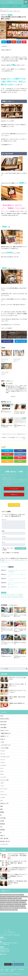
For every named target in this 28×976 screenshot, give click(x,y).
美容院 (17, 597)
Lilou (3, 594)
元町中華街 (5, 907)
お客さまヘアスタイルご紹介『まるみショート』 (17, 684)
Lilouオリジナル (4, 730)
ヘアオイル (6, 906)
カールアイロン (3, 900)
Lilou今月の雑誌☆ (17, 358)
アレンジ (2, 753)
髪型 (16, 909)
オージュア (15, 898)
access (6, 970)
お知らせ (2, 739)
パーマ (2, 785)
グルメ (2, 774)
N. (12, 894)
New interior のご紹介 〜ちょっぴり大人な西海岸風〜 (17, 571)
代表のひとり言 (4, 803)
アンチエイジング (5, 756)
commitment (14, 969)
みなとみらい (8, 594)
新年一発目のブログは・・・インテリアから (17, 587)
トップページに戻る (14, 504)
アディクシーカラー (11, 896)
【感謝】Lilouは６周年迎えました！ (17, 704)
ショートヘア (3, 902)
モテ (1, 800)
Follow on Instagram (18, 964)
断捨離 (2, 812)
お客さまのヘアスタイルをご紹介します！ (17, 678)
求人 (1, 826)
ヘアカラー (12, 906)
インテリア (4, 567)
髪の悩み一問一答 (5, 841)
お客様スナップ (4, 736)
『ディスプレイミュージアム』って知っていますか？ (17, 579)
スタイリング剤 (4, 780)
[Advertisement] (14, 19)
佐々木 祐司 (9, 383)
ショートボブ (9, 902)
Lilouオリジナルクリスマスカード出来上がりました (14, 434)
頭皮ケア (2, 835)
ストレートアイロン (10, 904)
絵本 (13, 597)
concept (7, 969)
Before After (3, 721)
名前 (3, 531)
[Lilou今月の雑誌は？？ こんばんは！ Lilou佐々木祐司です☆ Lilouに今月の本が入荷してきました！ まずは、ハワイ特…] (6, 366)
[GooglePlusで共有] (13, 41)
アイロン (2, 750)
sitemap (11, 970)
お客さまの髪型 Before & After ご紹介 (17, 697)
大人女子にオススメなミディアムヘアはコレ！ (17, 691)
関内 (22, 597)
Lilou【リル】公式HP (10, 973)
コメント (4, 519)
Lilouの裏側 (3, 727)
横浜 (9, 597)
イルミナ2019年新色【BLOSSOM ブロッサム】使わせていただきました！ (17, 868)
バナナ (2, 783)
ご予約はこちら (14, 494)
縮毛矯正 (2, 829)
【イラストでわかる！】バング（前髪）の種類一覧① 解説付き (17, 862)
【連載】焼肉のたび (5, 733)
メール (4, 536)
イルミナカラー (3, 898)
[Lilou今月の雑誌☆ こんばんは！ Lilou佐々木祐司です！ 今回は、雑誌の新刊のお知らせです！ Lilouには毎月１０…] (18, 353)
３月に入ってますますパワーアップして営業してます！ (17, 583)
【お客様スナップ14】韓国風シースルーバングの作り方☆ (13, 438)
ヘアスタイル (22, 906)
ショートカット (24, 900)
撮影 (1, 809)
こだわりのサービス (5, 745)
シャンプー (3, 777)
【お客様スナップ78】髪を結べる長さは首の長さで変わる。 (17, 881)
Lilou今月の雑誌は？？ (6, 358)
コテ (8, 900)
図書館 (21, 594)
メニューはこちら (14, 488)
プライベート (3, 794)
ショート (17, 900)
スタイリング (15, 902)
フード (2, 791)
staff (2, 970)
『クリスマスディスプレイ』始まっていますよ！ (17, 575)
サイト (3, 542)
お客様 (16, 894)
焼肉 (25, 907)
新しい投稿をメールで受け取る (11, 552)
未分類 (2, 821)
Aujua (1, 715)
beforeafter (6, 894)
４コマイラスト (4, 844)
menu (2, 969)
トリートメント (18, 904)
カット (2, 768)
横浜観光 (2, 823)
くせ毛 (2, 742)
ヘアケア (2, 797)
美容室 (6, 909)
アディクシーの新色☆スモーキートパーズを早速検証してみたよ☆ (17, 875)
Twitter (14, 396)
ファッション (3, 788)
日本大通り (4, 597)
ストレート (2, 904)
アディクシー (3, 896)
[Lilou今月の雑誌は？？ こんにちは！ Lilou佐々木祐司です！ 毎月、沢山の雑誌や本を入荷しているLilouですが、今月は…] (6, 353)
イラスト (2, 762)
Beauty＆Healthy (4, 718)
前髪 (1, 806)
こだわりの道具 (4, 748)
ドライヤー (24, 904)
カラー (2, 771)
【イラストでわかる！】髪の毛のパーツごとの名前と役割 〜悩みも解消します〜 (17, 855)
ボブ (1, 907)
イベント (2, 759)
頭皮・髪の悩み (4, 838)
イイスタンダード (23, 896)
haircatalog (3, 724)
